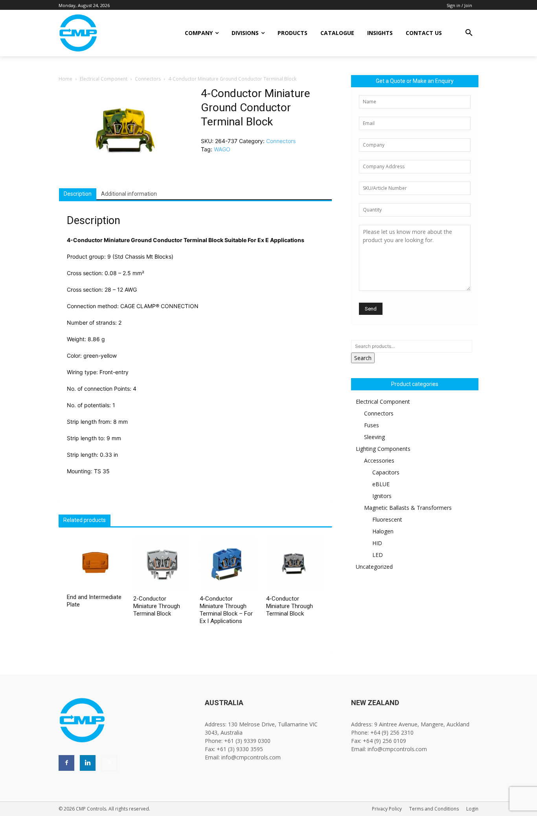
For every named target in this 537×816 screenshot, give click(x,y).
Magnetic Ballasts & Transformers (408, 507)
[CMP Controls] (105, 33)
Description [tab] (78, 194)
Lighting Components (383, 448)
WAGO (222, 149)
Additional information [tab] (129, 194)
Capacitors (385, 472)
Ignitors (382, 496)
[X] (109, 763)
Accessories (379, 460)
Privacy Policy (387, 808)
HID (377, 543)
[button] (469, 33)
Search (362, 358)
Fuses (371, 425)
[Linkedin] (88, 763)
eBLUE (381, 484)
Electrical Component (103, 78)
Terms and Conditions (434, 808)
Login (472, 808)
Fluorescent (387, 519)
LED (377, 555)
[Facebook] (66, 763)
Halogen (383, 531)
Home (65, 78)
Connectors (148, 78)
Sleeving (374, 437)
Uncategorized (374, 566)
